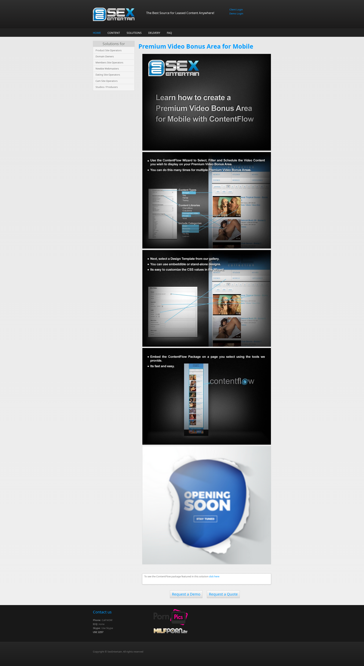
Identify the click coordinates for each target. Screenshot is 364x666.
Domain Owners (105, 56)
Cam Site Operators (107, 81)
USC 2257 (98, 632)
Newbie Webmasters (107, 68)
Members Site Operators (109, 62)
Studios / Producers (107, 87)
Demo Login (236, 13)
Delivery (154, 33)
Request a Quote (223, 594)
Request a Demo (186, 594)
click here (214, 576)
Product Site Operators (109, 50)
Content (113, 33)
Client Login (236, 9)
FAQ (169, 33)
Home (97, 33)
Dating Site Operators (108, 74)
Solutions (134, 33)
